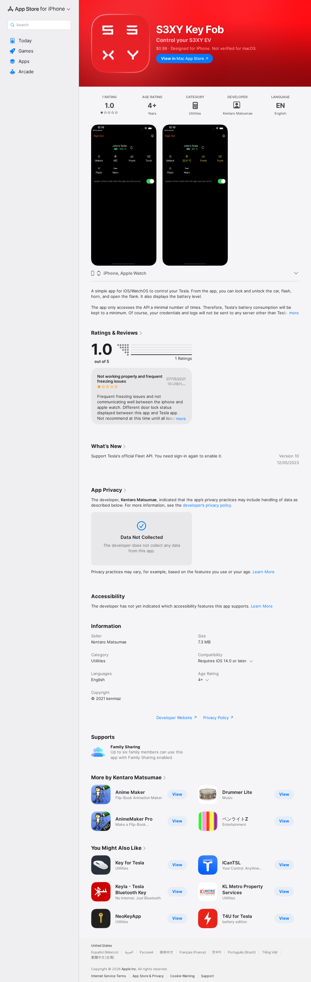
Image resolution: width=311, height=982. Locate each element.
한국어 (216, 952)
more (294, 312)
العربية (129, 952)
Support (207, 976)
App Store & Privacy (148, 976)
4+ (200, 679)
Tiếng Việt (270, 952)
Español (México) (104, 952)
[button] (39, 40)
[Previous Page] (85, 105)
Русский (146, 952)
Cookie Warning (182, 976)
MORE (181, 418)
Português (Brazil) (242, 952)
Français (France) (192, 952)
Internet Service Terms (108, 976)
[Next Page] (305, 105)
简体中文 (166, 952)
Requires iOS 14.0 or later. (222, 660)
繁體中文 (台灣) (102, 957)
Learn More (264, 571)
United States (101, 945)
